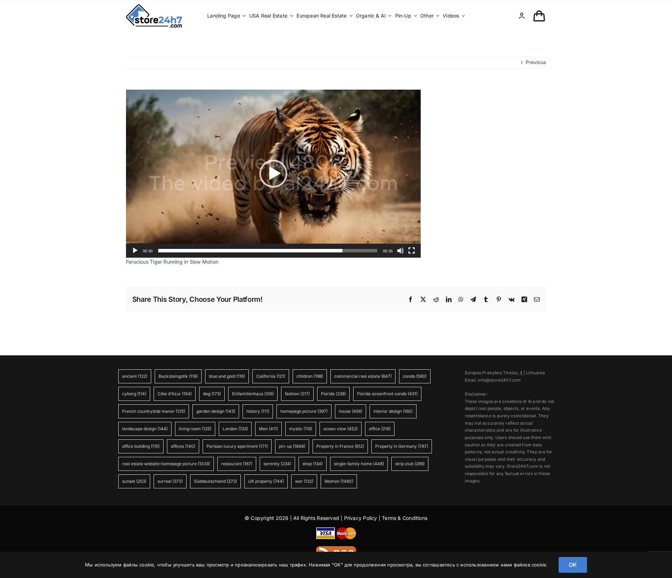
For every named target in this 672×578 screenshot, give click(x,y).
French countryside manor (153, 411)
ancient (134, 376)
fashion (297, 393)
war (304, 481)
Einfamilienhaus (253, 393)
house (350, 411)
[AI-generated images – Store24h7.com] (154, 6)
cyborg (134, 393)
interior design (393, 411)
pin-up (292, 446)
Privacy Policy (360, 518)
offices (183, 446)
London (235, 428)
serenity (277, 463)
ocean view (340, 428)
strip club (410, 463)
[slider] (267, 250)
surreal (170, 481)
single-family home (359, 463)
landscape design (145, 428)
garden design (215, 411)
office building (141, 446)
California (270, 376)
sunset (134, 481)
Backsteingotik (178, 376)
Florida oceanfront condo (387, 393)
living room (195, 428)
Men (268, 428)
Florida (333, 393)
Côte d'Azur (175, 393)
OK (573, 564)
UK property (266, 481)
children (309, 376)
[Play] (135, 250)
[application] (273, 174)
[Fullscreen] (411, 250)
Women (338, 481)
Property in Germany (401, 446)
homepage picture (304, 411)
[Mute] (400, 250)
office (380, 428)
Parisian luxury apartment (237, 446)
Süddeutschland (215, 481)
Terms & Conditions (404, 518)
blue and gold (227, 376)
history (257, 411)
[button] (273, 174)
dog (212, 393)
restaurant (236, 463)
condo (415, 376)
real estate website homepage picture (166, 463)
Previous (536, 62)
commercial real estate (363, 376)
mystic (300, 428)
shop (312, 463)
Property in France (340, 446)
